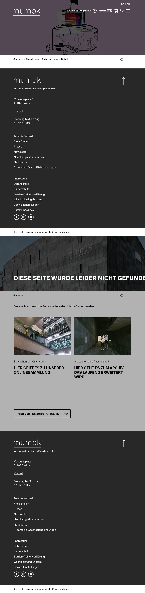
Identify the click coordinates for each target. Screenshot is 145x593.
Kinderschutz (22, 189)
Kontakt (18, 111)
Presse (18, 146)
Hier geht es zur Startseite (38, 413)
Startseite (18, 59)
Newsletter (20, 151)
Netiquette (20, 162)
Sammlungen (32, 59)
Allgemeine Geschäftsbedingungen (35, 167)
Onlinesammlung (50, 59)
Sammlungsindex (24, 210)
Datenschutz (21, 183)
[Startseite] (27, 11)
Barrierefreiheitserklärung (29, 194)
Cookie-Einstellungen (26, 204)
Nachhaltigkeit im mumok (29, 157)
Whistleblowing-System (28, 199)
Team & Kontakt (23, 136)
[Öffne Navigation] (127, 10)
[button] (124, 81)
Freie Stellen (21, 141)
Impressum (20, 178)
